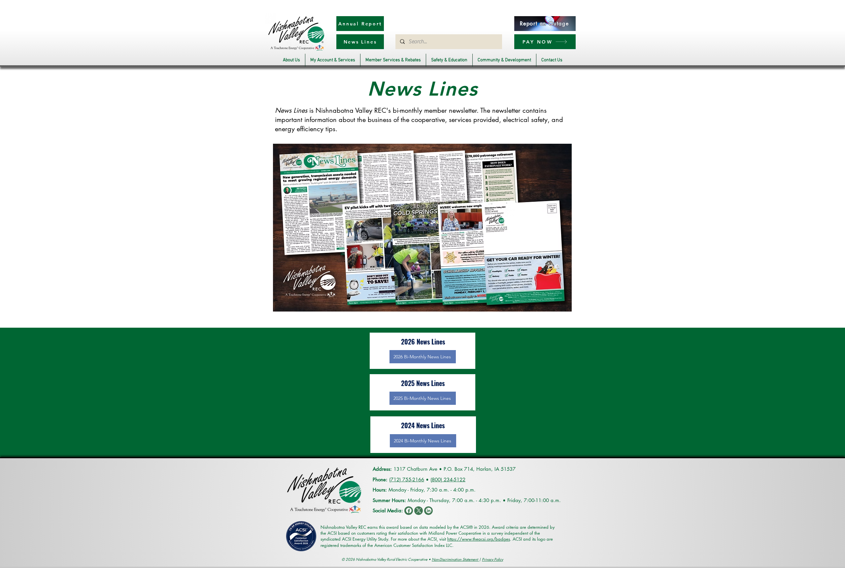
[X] (418, 510)
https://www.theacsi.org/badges (478, 539)
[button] (291, 60)
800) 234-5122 (448, 479)
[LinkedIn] (428, 510)
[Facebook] (408, 510)
